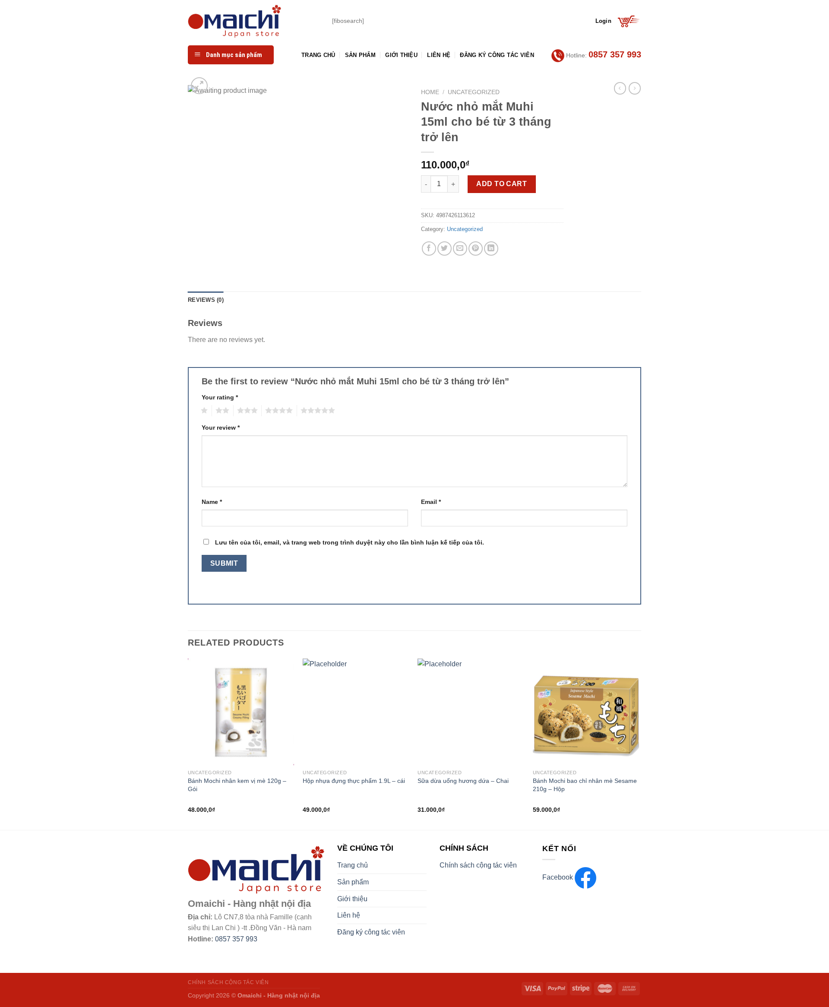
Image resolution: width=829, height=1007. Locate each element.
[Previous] (188, 743)
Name (212, 501)
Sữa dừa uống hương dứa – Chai (463, 780)
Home (430, 92)
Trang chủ (318, 55)
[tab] (206, 300)
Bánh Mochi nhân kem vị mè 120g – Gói (237, 784)
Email (431, 501)
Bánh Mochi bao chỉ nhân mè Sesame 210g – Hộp (585, 784)
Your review (221, 427)
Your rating (220, 397)
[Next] (638, 743)
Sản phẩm (360, 55)
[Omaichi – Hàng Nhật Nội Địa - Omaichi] (253, 21)
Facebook (558, 877)
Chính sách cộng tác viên (478, 865)
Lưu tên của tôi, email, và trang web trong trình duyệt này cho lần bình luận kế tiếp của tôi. (349, 542)
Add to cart (501, 183)
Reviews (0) (206, 300)
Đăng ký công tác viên (497, 55)
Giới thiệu (401, 55)
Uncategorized (474, 92)
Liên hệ (438, 55)
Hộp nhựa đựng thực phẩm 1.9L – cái (354, 780)
